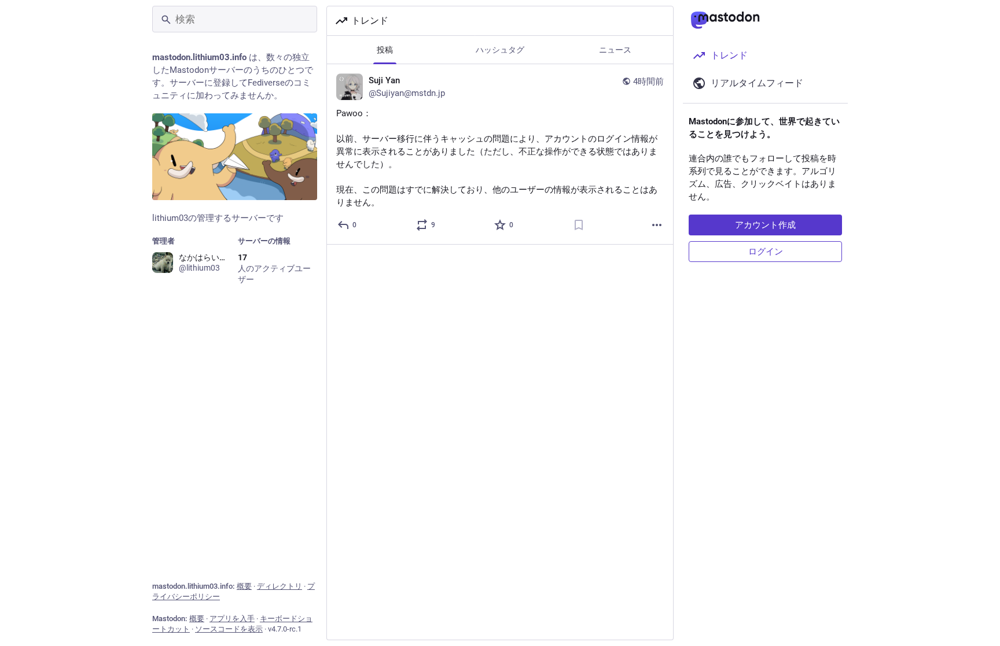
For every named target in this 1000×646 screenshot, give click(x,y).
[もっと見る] (657, 225)
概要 (244, 586)
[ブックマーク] (579, 225)
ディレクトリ (279, 586)
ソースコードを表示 (229, 629)
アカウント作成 (765, 225)
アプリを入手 (232, 618)
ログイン (765, 251)
